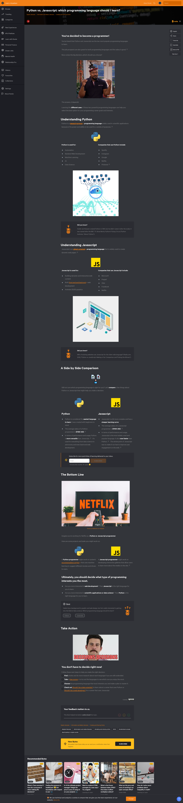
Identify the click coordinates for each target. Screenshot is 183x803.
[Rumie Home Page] (3, 3)
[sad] (119, 715)
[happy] (128, 715)
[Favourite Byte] (42, 781)
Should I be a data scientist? (82, 687)
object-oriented (79, 249)
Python (67, 615)
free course (74, 679)
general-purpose (76, 123)
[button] (179, 799)
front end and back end (77, 282)
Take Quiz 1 (175, 54)
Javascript (80, 615)
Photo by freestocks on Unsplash (95, 528)
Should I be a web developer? (75, 690)
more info (56, 800)
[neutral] (124, 715)
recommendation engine (70, 562)
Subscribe (98, 461)
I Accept (131, 799)
